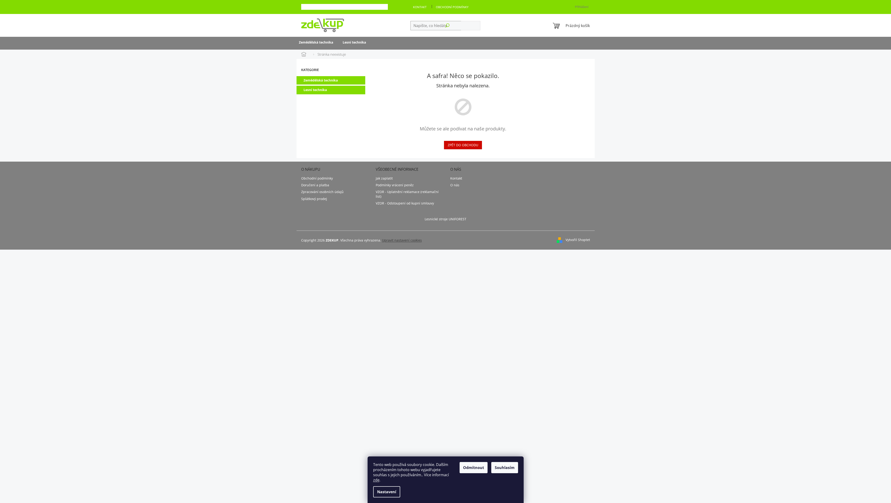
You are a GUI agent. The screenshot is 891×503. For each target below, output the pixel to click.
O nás (454, 185)
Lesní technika (315, 90)
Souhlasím (505, 467)
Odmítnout (473, 467)
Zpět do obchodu (463, 145)
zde (376, 480)
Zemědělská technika (321, 80)
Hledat (470, 25)
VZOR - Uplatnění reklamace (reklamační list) (407, 194)
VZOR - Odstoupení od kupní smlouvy (405, 203)
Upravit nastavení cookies (402, 240)
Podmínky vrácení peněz (395, 185)
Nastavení (386, 491)
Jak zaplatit (384, 178)
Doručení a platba (315, 185)
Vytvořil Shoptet (578, 240)
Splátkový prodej (314, 199)
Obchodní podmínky (452, 7)
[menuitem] (316, 43)
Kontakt (420, 7)
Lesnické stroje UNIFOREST (445, 219)
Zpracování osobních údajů (322, 192)
